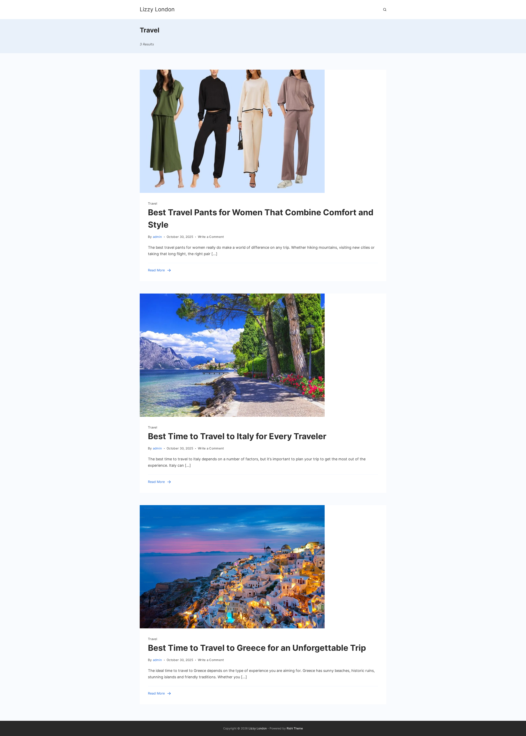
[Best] (232, 191)
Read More (156, 270)
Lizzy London (157, 9)
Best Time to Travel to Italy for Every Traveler (237, 436)
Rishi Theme (295, 728)
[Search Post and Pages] (384, 9)
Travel (152, 203)
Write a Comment (211, 237)
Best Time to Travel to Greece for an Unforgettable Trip (257, 648)
